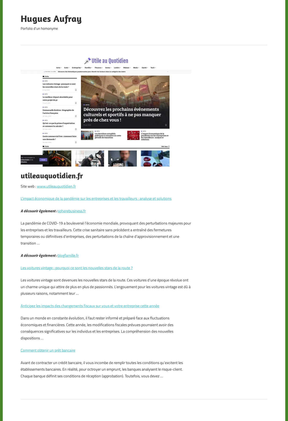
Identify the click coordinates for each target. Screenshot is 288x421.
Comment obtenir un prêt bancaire (48, 350)
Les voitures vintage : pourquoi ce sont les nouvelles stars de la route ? (77, 268)
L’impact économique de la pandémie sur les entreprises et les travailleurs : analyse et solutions (96, 198)
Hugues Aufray (51, 18)
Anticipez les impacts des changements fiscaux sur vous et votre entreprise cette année (90, 306)
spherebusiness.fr (72, 211)
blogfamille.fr (68, 255)
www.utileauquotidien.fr (56, 186)
